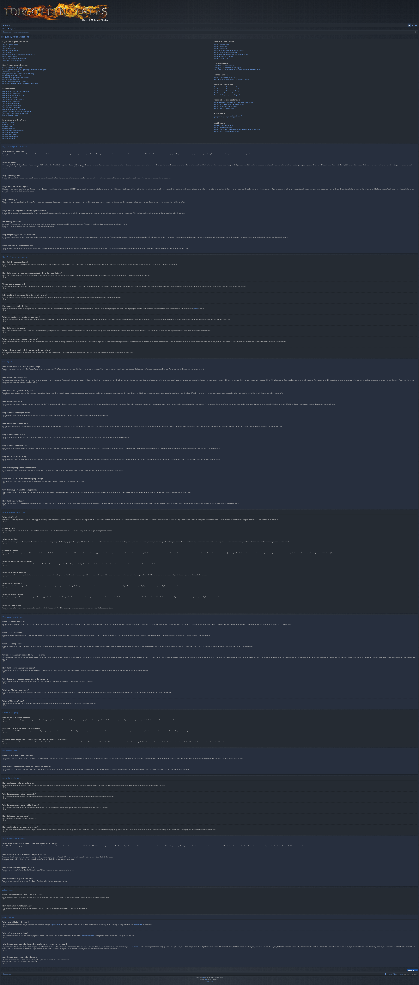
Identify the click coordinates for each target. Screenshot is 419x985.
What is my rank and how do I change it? (15, 82)
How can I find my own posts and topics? (227, 95)
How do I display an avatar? (11, 79)
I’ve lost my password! (9, 56)
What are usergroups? (221, 48)
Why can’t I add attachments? (11, 105)
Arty (206, 979)
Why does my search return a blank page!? (227, 91)
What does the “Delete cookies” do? (13, 60)
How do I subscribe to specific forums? (226, 106)
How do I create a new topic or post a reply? (16, 91)
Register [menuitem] (416, 25)
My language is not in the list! (11, 76)
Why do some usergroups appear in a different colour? (231, 54)
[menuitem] (409, 25)
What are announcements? (10, 132)
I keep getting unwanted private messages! (227, 68)
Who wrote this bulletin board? (223, 125)
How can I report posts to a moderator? (14, 109)
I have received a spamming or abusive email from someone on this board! (237, 70)
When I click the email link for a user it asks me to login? (20, 84)
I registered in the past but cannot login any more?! (18, 54)
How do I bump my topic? (10, 115)
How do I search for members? (223, 93)
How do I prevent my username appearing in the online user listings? (24, 70)
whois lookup (134, 947)
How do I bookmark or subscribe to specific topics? (230, 104)
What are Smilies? (8, 127)
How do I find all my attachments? (224, 118)
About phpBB (138, 925)
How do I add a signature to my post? (14, 95)
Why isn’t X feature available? (223, 127)
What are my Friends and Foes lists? (225, 77)
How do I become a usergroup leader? (226, 52)
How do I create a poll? (9, 97)
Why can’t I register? (8, 48)
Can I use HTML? (8, 125)
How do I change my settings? (12, 68)
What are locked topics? (10, 136)
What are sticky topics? (9, 134)
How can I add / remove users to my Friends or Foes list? (232, 79)
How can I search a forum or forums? (225, 87)
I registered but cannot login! (11, 50)
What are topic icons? (9, 138)
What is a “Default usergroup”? (223, 56)
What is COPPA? (7, 46)
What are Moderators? (221, 46)
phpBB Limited (55, 925)
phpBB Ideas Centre (88, 936)
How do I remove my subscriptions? (225, 108)
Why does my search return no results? (226, 89)
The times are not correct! (10, 72)
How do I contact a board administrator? (226, 131)
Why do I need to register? (10, 44)
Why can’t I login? (8, 52)
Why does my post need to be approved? (15, 113)
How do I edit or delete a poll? (11, 101)
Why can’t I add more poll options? (13, 99)
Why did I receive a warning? (11, 107)
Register (12, 29)
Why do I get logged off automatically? (14, 58)
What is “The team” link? (221, 58)
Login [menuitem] (413, 25)
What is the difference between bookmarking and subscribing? (233, 102)
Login (5, 29)
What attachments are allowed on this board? (228, 116)
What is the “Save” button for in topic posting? (16, 111)
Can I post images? (8, 128)
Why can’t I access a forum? (11, 103)
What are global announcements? (12, 130)
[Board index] (55, 12)
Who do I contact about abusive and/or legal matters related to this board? (237, 129)
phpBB (195, 308)
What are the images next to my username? (16, 78)
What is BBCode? (8, 122)
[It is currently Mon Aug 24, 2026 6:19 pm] (415, 32)
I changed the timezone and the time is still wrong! (18, 74)
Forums (7, 25)
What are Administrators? (222, 44)
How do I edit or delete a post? (12, 93)
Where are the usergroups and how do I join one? (229, 50)
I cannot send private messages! (224, 66)
